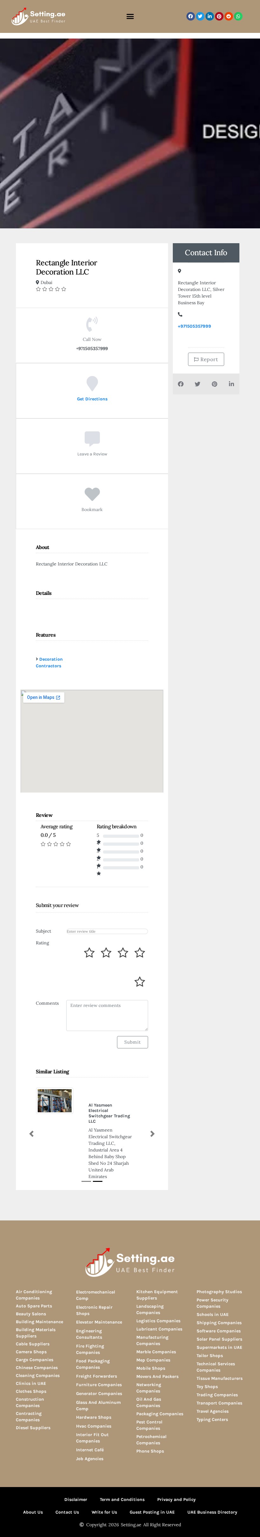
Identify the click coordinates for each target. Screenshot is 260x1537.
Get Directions (92, 399)
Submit (132, 1042)
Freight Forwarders (96, 1376)
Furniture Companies (99, 1384)
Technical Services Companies (216, 1367)
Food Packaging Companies (93, 1364)
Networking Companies (148, 1388)
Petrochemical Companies (151, 1440)
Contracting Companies (29, 1417)
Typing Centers (212, 1419)
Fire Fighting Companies (90, 1349)
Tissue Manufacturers (220, 1378)
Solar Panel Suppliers (219, 1339)
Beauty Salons (31, 1314)
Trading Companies (217, 1395)
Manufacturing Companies (152, 1340)
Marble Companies (156, 1352)
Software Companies (219, 1331)
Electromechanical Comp (95, 1295)
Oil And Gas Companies (148, 1402)
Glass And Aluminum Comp (98, 1405)
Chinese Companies (37, 1367)
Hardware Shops (93, 1417)
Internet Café (90, 1450)
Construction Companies (30, 1402)
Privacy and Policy (176, 1499)
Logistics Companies (158, 1321)
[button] (130, 16)
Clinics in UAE (31, 1383)
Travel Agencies (213, 1411)
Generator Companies (99, 1393)
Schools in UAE (213, 1314)
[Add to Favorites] (92, 499)
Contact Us (67, 1512)
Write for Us (104, 1512)
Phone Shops (150, 1451)
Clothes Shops (31, 1391)
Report (208, 359)
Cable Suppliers (32, 1344)
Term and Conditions (122, 1499)
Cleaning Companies (38, 1375)
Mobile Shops (150, 1368)
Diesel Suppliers (33, 1427)
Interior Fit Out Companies (92, 1438)
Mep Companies (153, 1360)
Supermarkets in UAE (219, 1347)
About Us (33, 1512)
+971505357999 (194, 326)
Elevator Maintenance (99, 1322)
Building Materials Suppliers (35, 1333)
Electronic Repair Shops (94, 1310)
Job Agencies (89, 1458)
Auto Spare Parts (34, 1306)
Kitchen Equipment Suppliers (157, 1295)
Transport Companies (219, 1403)
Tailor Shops (210, 1355)
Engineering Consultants (89, 1334)
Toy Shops (207, 1386)
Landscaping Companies (150, 1309)
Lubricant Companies (159, 1329)
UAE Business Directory (212, 1512)
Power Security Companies (212, 1303)
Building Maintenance (39, 1321)
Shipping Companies (219, 1322)
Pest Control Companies (149, 1425)
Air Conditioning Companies (34, 1295)
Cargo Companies (34, 1359)
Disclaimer (75, 1499)
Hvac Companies (93, 1426)
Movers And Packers (157, 1376)
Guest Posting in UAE (152, 1512)
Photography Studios (219, 1291)
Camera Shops (31, 1352)
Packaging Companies (159, 1414)
